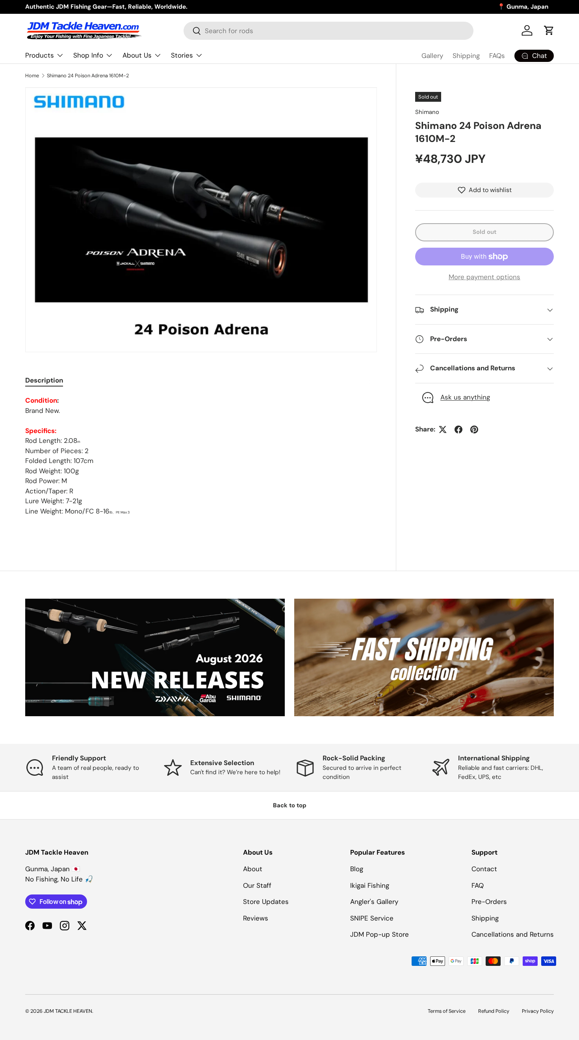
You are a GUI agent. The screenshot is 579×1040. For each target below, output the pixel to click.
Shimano (427, 112)
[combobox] (328, 31)
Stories (182, 55)
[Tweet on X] (443, 429)
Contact (484, 868)
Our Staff (257, 885)
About (252, 868)
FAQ (477, 885)
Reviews (255, 918)
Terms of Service (447, 1011)
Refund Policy (493, 1011)
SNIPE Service (371, 918)
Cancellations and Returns (512, 934)
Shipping (466, 55)
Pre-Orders (489, 901)
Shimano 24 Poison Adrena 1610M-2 (88, 75)
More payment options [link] (484, 277)
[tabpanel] (201, 456)
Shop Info (88, 55)
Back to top (289, 805)
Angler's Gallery (374, 901)
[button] (549, 30)
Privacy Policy (538, 1011)
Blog (356, 868)
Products (39, 55)
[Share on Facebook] (458, 429)
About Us (137, 55)
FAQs (497, 55)
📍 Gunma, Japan (522, 7)
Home (32, 75)
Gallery (432, 55)
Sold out (484, 232)
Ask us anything (465, 397)
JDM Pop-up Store (379, 934)
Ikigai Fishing (369, 885)
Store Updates (266, 901)
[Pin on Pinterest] (474, 429)
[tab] (44, 380)
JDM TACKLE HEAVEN (68, 1011)
